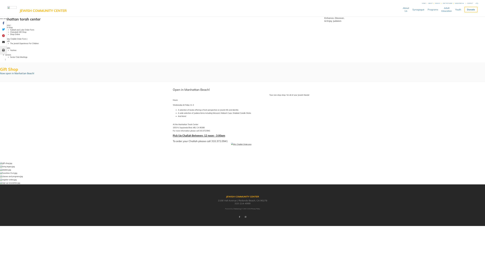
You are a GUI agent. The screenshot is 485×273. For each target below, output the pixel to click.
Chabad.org (237, 209)
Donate (471, 9)
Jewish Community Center (43, 11)
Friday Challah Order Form (15, 39)
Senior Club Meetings (18, 57)
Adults (7, 48)
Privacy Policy (255, 209)
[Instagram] (245, 216)
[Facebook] (239, 216)
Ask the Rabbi (447, 3)
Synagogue (418, 9)
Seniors (8, 55)
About (430, 3)
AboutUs (406, 9)
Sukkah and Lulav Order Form (22, 30)
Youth (458, 9)
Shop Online (15, 34)
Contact (470, 3)
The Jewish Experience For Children (24, 43)
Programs (433, 9)
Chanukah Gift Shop (18, 32)
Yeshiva (13, 50)
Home (424, 3)
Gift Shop (9, 27)
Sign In (437, 3)
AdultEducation (446, 9)
